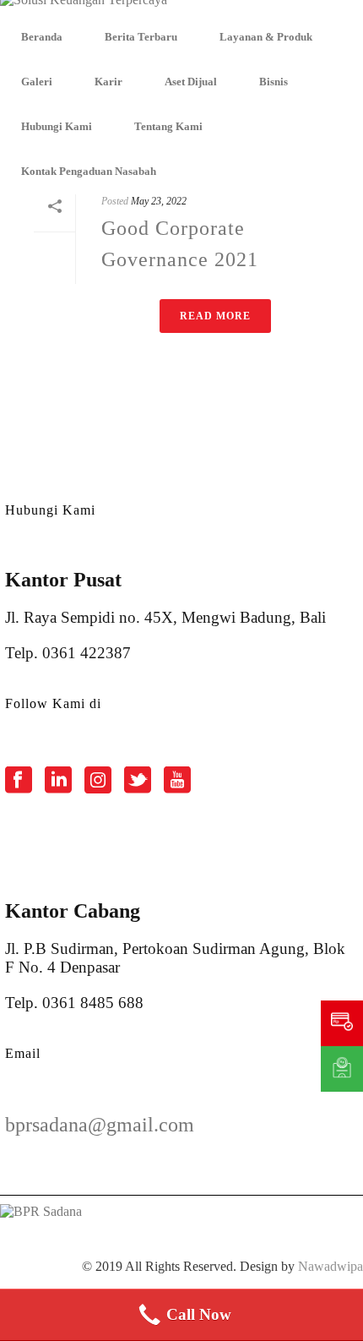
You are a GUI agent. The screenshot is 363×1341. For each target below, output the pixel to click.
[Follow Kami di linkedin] (58, 781)
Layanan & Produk (265, 36)
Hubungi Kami (56, 126)
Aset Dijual (191, 81)
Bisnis (273, 81)
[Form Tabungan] (342, 1069)
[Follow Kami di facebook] (18, 781)
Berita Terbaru (141, 36)
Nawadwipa (330, 1266)
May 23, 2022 (159, 201)
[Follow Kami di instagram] (97, 781)
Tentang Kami (168, 126)
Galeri (36, 81)
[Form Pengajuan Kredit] (342, 1023)
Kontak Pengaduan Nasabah (88, 171)
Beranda (41, 36)
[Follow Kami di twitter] (137, 781)
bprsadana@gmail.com (99, 1125)
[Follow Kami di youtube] (177, 781)
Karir (108, 81)
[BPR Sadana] (83, 7)
